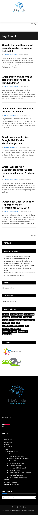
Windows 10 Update (10, 331)
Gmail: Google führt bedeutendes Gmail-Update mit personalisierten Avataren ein (18, 171)
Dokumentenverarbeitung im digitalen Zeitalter (19, 266)
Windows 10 (16, 328)
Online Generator (12, 451)
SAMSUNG (6, 323)
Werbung (7, 444)
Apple (13, 314)
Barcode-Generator (15, 470)
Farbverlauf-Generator (16, 475)
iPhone (5, 320)
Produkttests (8, 447)
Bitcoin (20, 314)
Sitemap (7, 480)
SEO (13, 323)
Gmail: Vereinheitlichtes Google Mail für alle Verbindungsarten (15, 140)
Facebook (6, 317)
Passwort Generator (15, 461)
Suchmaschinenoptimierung (13, 326)
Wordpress (7, 334)
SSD (18, 323)
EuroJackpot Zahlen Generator (19, 458)
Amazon (5, 314)
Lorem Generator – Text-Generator (20, 473)
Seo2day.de (24, 513)
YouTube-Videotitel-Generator (18, 477)
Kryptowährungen (17, 320)
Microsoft (30, 320)
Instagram (28, 317)
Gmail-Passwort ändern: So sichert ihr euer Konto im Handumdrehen (17, 79)
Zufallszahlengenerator (16, 463)
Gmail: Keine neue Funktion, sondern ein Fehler (18, 110)
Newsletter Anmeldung (11, 484)
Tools (6, 449)
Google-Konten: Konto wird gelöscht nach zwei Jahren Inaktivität (17, 48)
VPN (27, 326)
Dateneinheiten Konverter (17, 454)
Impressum (8, 440)
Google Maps (17, 317)
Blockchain (29, 314)
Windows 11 (23, 331)
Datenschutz (8, 442)
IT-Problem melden (10, 482)
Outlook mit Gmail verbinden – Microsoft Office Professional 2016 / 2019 (18, 204)
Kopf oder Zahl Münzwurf (17, 468)
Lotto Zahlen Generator (16, 456)
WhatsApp (6, 328)
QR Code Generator (15, 466)
